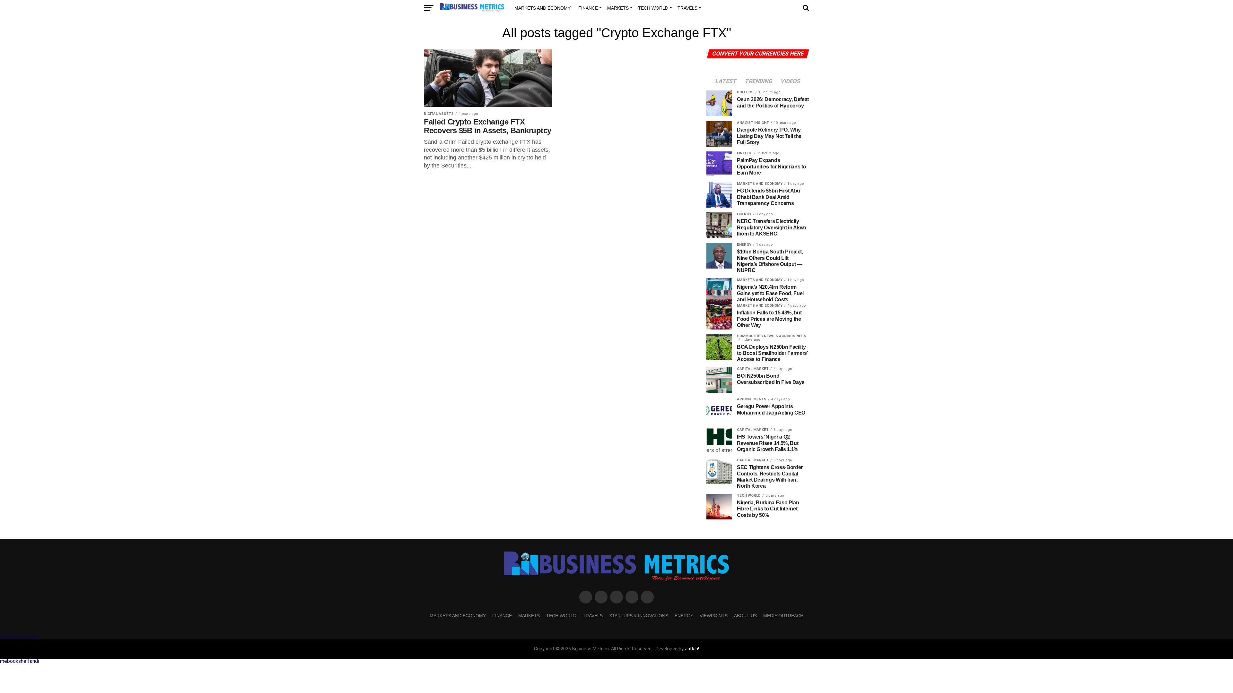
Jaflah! (692, 649)
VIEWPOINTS (714, 615)
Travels (687, 8)
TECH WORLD (653, 8)
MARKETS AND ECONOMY (542, 8)
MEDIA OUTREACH (783, 615)
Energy (684, 615)
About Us (745, 615)
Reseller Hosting (19, 637)
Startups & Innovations (638, 615)
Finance (588, 8)
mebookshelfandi (19, 661)
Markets (618, 8)
